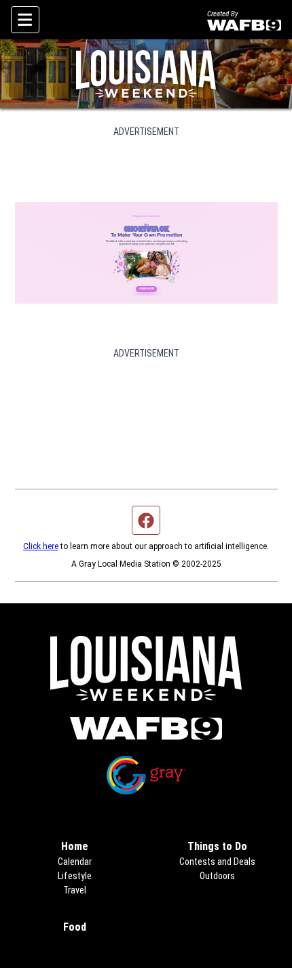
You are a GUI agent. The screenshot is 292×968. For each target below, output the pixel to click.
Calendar (75, 861)
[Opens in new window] (146, 728)
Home (74, 846)
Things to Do (217, 846)
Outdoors (217, 875)
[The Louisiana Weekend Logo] (146, 74)
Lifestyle (75, 875)
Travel (74, 890)
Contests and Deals (217, 861)
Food (74, 927)
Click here (40, 546)
